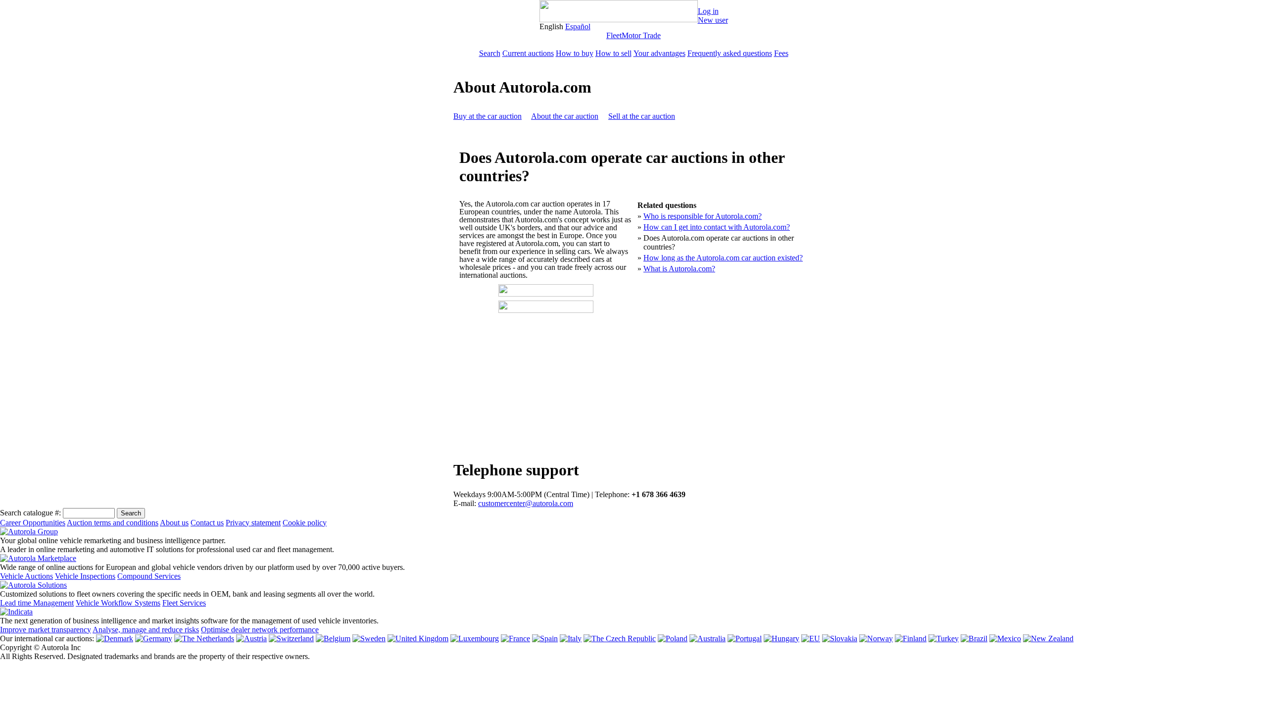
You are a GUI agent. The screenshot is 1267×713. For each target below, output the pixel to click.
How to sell (613, 53)
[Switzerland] (291, 638)
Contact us (207, 522)
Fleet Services (184, 603)
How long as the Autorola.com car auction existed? (723, 258)
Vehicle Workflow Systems (118, 603)
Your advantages (659, 53)
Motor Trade (641, 35)
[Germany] (153, 638)
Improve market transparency (45, 629)
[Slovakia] (839, 638)
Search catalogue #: (30, 513)
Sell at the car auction (641, 116)
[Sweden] (369, 638)
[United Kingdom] (418, 638)
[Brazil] (974, 638)
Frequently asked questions (729, 53)
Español (577, 26)
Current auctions (528, 53)
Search (489, 53)
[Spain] (545, 638)
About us (174, 522)
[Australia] (707, 638)
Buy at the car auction (487, 116)
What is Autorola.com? (679, 268)
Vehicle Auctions (26, 576)
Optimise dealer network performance (260, 629)
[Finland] (910, 638)
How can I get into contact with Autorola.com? (716, 227)
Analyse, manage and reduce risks (146, 629)
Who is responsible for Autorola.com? (702, 216)
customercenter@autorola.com (525, 503)
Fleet (614, 35)
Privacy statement (253, 522)
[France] (515, 638)
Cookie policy (305, 522)
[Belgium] (333, 638)
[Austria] (251, 638)
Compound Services (149, 576)
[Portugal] (745, 638)
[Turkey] (943, 638)
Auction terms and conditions (112, 522)
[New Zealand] (1048, 638)
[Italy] (571, 638)
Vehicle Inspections (85, 576)
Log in (708, 11)
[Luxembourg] (474, 638)
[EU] (810, 638)
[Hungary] (781, 638)
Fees (781, 53)
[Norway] (876, 638)
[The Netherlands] (204, 638)
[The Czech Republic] (620, 638)
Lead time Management (37, 603)
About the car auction (564, 116)
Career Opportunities (32, 522)
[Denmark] (114, 638)
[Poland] (672, 638)
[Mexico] (1005, 638)
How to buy (574, 53)
